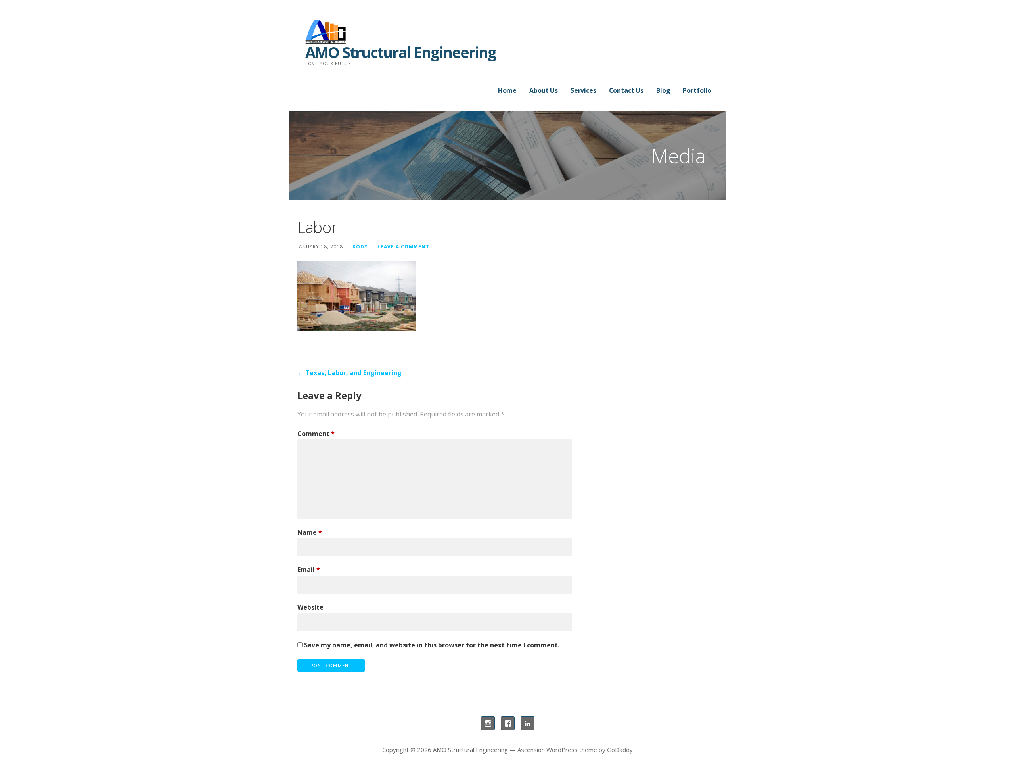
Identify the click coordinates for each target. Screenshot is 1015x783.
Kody (360, 246)
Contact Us (626, 90)
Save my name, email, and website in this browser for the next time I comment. (431, 645)
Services (583, 90)
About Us (543, 90)
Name (309, 532)
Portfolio (697, 90)
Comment (316, 433)
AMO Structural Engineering (400, 52)
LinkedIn (527, 723)
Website (310, 607)
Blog (663, 90)
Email (308, 569)
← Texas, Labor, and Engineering (349, 372)
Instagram (488, 723)
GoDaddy (620, 750)
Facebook (508, 723)
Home (507, 90)
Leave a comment (403, 246)
